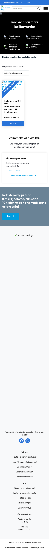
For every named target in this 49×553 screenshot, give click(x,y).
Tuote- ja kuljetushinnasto (24, 493)
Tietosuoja (33, 548)
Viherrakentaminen (24, 472)
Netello (41, 548)
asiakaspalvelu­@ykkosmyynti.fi (22, 175)
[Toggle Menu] (46, 8)
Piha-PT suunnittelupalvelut (24, 462)
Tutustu (13, 123)
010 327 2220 (14, 171)
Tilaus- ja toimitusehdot (24, 488)
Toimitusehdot (22, 548)
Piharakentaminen (24, 476)
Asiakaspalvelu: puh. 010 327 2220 (17, 2)
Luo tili (10, 216)
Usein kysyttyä (24, 508)
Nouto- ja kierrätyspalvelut (24, 457)
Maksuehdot (10, 548)
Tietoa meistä (24, 498)
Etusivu (5, 57)
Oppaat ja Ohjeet (24, 467)
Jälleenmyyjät (24, 503)
